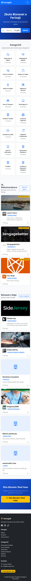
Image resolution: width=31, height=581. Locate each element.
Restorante (4, 549)
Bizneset (3, 535)
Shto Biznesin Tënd (9, 571)
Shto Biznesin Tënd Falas (17, 499)
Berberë (3, 554)
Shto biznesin (5, 537)
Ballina (3, 533)
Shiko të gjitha (24, 188)
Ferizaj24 (7, 2)
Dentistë (3, 556)
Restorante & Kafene (7, 545)
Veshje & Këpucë (6, 551)
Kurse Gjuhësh (5, 547)
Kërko (25, 30)
